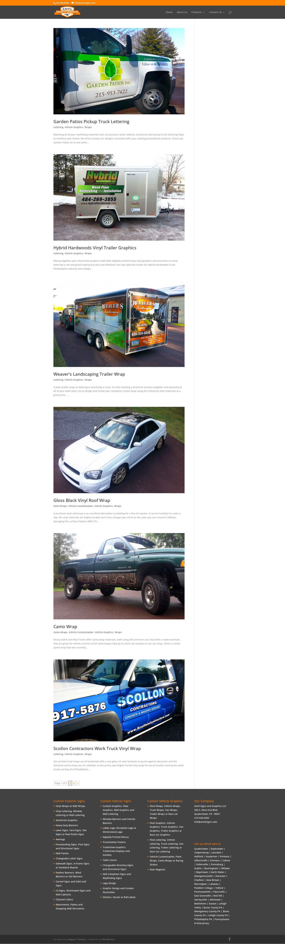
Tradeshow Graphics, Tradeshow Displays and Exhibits (116, 851)
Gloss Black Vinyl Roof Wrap (81, 500)
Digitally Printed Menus (116, 837)
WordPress (108, 939)
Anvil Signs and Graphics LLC (210, 806)
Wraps (88, 127)
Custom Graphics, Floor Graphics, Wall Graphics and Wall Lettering (118, 809)
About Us (182, 12)
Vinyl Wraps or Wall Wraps (70, 806)
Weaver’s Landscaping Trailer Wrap (89, 374)
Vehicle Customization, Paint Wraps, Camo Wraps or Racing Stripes (166, 860)
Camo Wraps (60, 632)
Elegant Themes (77, 939)
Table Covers (110, 860)
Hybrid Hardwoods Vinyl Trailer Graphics (94, 248)
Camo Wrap (65, 626)
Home (169, 12)
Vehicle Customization (80, 506)
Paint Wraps (60, 506)
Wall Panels (62, 853)
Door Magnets (157, 869)
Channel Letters (64, 899)
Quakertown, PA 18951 (207, 813)
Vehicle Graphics (74, 127)
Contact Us (215, 12)
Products (196, 12)
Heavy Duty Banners (67, 825)
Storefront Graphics (67, 820)
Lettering (58, 127)
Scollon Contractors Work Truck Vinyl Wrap (97, 748)
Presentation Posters (114, 842)
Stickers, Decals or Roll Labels (119, 897)
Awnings (60, 839)
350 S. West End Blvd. (206, 810)
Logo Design (109, 883)
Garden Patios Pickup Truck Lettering (91, 121)
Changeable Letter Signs (69, 858)
